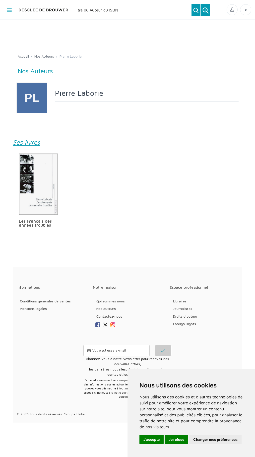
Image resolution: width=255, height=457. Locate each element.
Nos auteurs (106, 308)
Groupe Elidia (74, 414)
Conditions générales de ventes (45, 301)
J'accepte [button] (151, 439)
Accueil (23, 56)
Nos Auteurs (44, 56)
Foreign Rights (184, 324)
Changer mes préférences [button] (215, 439)
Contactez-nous (109, 316)
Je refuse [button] (176, 439)
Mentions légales (33, 308)
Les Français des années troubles (35, 223)
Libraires (180, 301)
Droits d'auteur (185, 316)
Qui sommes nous (110, 301)
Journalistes (182, 308)
